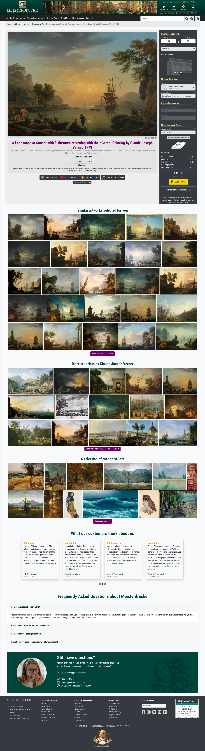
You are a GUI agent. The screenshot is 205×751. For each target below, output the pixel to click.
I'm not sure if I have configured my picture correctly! (34, 642)
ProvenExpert (36, 574)
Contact (89, 18)
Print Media (65, 18)
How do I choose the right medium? (26, 633)
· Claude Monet (113, 706)
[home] (7, 18)
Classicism (26, 24)
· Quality (77, 712)
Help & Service (78, 18)
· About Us (44, 720)
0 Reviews (87, 182)
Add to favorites (70, 177)
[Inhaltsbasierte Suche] (191, 18)
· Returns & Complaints (48, 718)
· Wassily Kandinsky (114, 712)
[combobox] (178, 49)
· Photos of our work (80, 715)
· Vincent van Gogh (114, 703)
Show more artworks (102, 521)
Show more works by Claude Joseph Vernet (102, 449)
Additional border (166, 46)
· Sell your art (78, 706)
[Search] (186, 18)
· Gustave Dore (113, 718)
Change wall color (91, 177)
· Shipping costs (79, 709)
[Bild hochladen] (197, 18)
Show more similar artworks (102, 353)
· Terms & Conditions (47, 709)
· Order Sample (79, 720)
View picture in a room (114, 177)
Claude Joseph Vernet (39, 24)
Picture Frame (53, 18)
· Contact (44, 703)
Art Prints (14, 18)
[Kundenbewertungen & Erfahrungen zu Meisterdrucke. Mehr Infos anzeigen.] (187, 708)
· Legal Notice (45, 706)
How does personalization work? (25, 607)
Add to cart (179, 181)
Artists (22, 18)
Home (9, 24)
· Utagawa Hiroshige (114, 715)
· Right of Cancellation (48, 715)
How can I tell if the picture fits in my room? (30, 625)
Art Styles (41, 18)
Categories (31, 18)
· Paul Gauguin (113, 709)
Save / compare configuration (179, 138)
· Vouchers (77, 718)
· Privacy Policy (45, 712)
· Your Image (78, 703)
